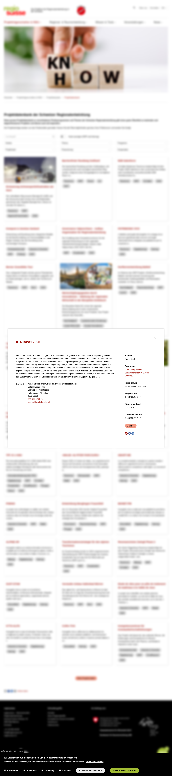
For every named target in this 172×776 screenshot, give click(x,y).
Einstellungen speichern (90, 770)
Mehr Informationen (94, 761)
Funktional (32, 770)
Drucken (131, 426)
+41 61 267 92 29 (35, 399)
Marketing (49, 770)
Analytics (66, 770)
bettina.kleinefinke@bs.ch (39, 402)
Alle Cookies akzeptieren (124, 770)
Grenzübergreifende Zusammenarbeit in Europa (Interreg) (137, 372)
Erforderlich (12, 770)
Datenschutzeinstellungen (12, 751)
